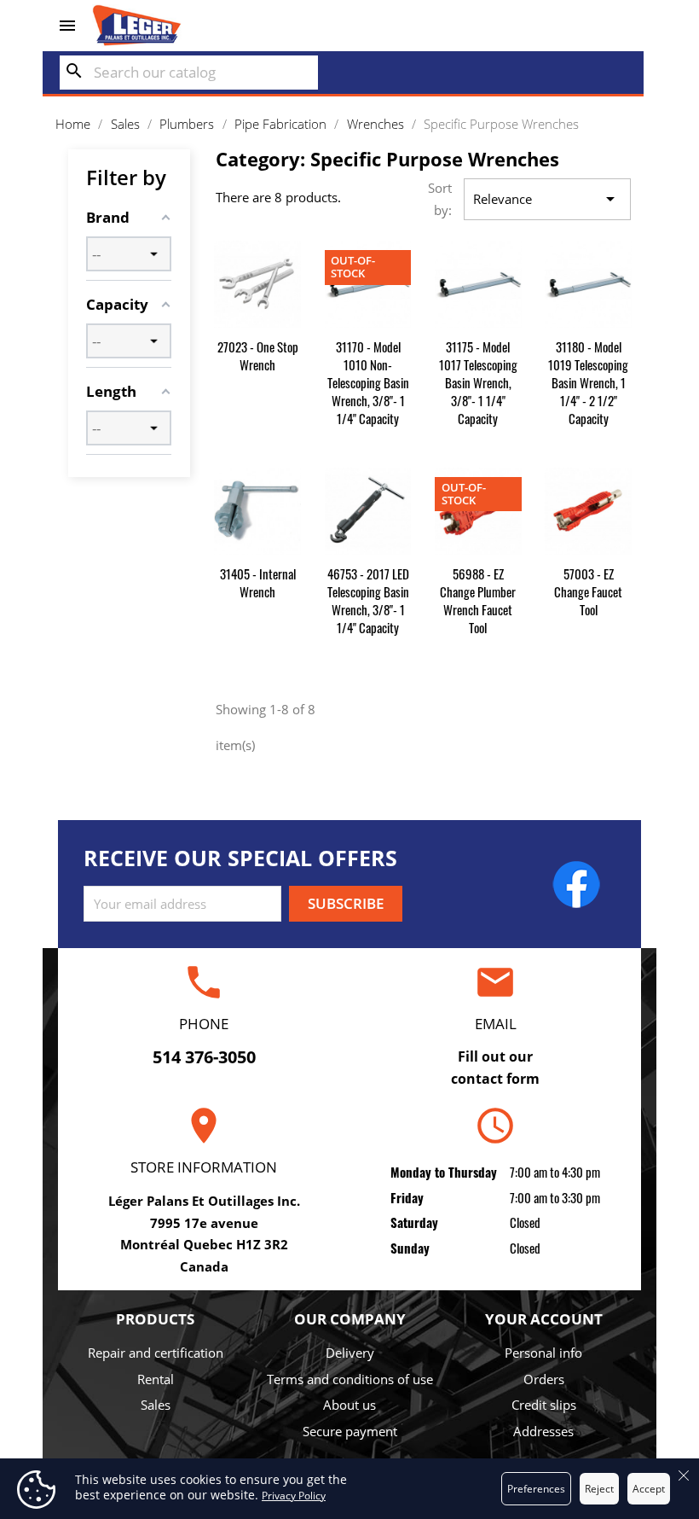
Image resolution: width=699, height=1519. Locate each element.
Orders (543, 1379)
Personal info (543, 1352)
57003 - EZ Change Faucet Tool (588, 591)
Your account (544, 1319)
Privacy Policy (294, 1495)
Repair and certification (155, 1352)
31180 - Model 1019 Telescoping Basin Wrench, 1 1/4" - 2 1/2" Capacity (588, 382)
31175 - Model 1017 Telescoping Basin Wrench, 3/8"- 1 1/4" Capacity (478, 382)
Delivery (350, 1352)
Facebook (576, 884)
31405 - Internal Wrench (258, 582)
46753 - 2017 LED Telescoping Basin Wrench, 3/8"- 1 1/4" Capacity (368, 600)
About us (349, 1404)
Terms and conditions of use (350, 1379)
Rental (155, 1379)
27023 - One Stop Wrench (257, 355)
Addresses (543, 1431)
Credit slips (543, 1404)
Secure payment (350, 1431)
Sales (155, 1404)
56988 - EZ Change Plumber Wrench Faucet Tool (478, 600)
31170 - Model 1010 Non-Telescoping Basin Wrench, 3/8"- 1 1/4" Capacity (368, 382)
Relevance (547, 199)
